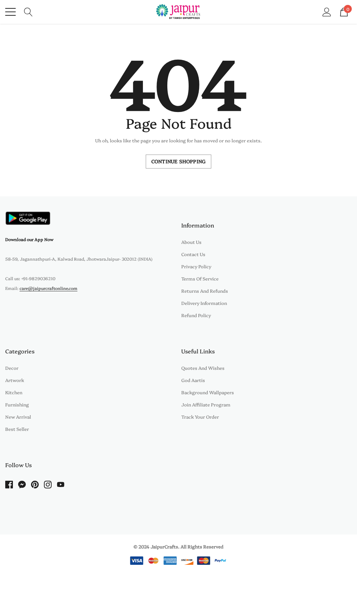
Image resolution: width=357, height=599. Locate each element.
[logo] (178, 12)
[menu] (10, 12)
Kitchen (13, 392)
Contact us (193, 254)
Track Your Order (200, 416)
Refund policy (196, 315)
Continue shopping (178, 161)
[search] (28, 11)
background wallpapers (207, 392)
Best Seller (17, 429)
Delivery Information (204, 303)
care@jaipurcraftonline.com (48, 288)
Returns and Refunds (204, 290)
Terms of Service (200, 278)
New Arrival (18, 416)
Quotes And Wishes (203, 368)
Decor (11, 368)
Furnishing (17, 404)
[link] (28, 218)
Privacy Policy (196, 266)
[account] (326, 11)
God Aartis (193, 380)
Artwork (14, 380)
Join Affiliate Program (205, 404)
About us (191, 242)
